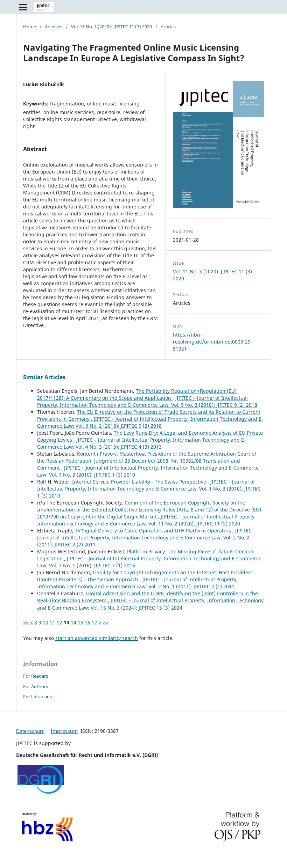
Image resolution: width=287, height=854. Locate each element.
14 (73, 622)
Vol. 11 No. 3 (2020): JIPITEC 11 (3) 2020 (111, 26)
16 (87, 622)
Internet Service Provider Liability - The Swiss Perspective (140, 481)
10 (45, 622)
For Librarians (37, 696)
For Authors (35, 686)
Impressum (64, 731)
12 (59, 622)
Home (29, 26)
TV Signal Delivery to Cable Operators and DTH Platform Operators (153, 530)
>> (105, 622)
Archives (53, 26)
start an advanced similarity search (96, 638)
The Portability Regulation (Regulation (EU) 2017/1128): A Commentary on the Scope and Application (137, 394)
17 (94, 622)
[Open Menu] (23, 7)
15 (80, 622)
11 (52, 622)
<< (26, 622)
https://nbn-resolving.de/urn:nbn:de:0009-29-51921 (212, 341)
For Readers (35, 676)
